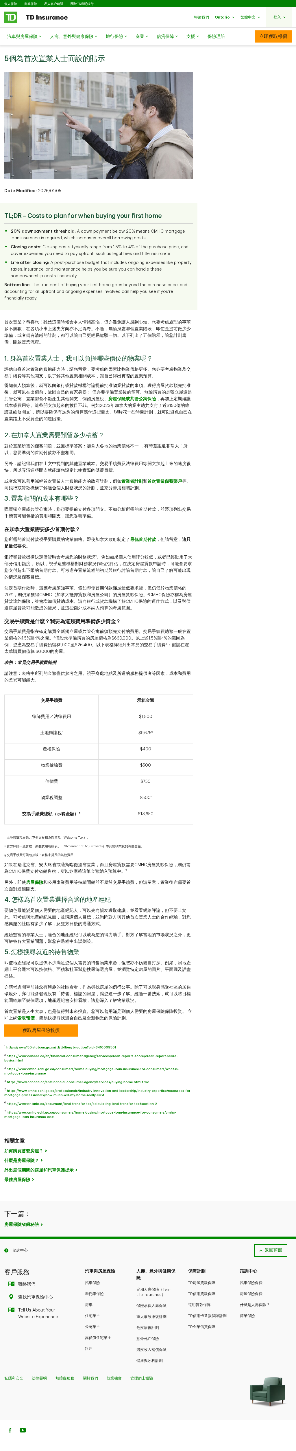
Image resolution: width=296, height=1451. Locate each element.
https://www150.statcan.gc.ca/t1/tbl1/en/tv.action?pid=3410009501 (61, 1047)
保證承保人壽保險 (151, 1305)
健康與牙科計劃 (149, 1360)
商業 (140, 36)
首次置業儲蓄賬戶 (164, 481)
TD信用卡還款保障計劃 (207, 1316)
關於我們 (90, 1378)
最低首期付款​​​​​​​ (143, 539)
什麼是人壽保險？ (255, 1305)
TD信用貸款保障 (201, 1294)
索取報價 (26, 1018)
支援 (190, 36)
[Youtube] (23, 1431)
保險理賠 (216, 36)
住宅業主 (92, 1316)
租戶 (88, 1349)
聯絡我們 (27, 1284)
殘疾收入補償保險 (151, 1349)
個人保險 (10, 3)
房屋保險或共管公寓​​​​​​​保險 (132, 399)
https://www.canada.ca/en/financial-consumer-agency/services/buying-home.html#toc (78, 1082)
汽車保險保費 (251, 1283)
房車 (88, 1305)
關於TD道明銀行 (82, 3)
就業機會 (114, 1378)
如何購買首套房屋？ (23, 1151)
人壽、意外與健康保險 (71, 36)
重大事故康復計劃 (151, 1316)
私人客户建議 (53, 3)
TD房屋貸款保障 (201, 1283)
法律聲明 (39, 1378)
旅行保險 (114, 36)
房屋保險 (34, 882)
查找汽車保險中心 (35, 1297)
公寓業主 (92, 1327)
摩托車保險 (94, 1294)
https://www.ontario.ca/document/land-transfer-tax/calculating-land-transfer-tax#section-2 (82, 1103)
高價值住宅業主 (98, 1338)
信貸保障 (165, 36)
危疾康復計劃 (147, 1327)
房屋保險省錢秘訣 (21, 1224)
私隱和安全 (13, 1378)
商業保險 (30, 3)
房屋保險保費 (251, 1294)
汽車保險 (92, 1283)
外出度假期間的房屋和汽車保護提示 (39, 1170)
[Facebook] (10, 1431)
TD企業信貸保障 (201, 1327)
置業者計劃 (132, 481)
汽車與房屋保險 (22, 36)
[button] (201, 17)
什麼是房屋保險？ (21, 1160)
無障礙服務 (65, 1378)
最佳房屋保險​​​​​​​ (17, 1180)
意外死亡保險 (147, 1338)
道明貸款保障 (199, 1305)
